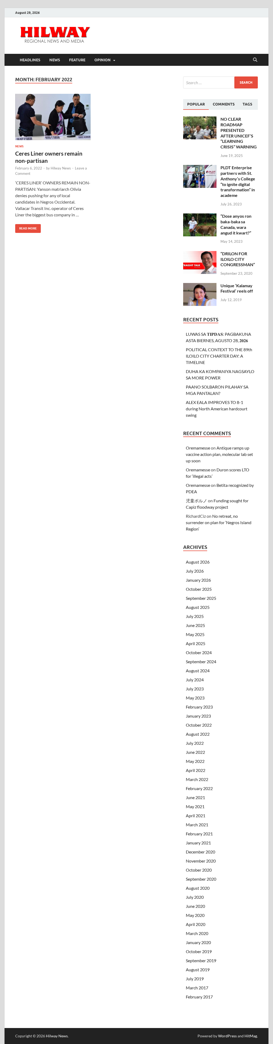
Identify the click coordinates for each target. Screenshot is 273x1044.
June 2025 (195, 625)
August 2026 (198, 561)
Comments (224, 104)
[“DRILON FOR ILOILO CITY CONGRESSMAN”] (199, 254)
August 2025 (198, 607)
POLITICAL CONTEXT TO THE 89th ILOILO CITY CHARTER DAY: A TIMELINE (219, 356)
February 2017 (199, 996)
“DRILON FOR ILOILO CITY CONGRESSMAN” (237, 259)
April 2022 (195, 770)
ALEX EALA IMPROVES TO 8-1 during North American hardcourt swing (216, 409)
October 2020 (199, 869)
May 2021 (195, 806)
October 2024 (199, 652)
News (54, 60)
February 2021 (199, 833)
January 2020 (198, 942)
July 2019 (195, 978)
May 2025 (195, 634)
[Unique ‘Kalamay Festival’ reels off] (199, 286)
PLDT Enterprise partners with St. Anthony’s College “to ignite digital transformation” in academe (237, 181)
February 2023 (199, 706)
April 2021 (195, 815)
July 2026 (195, 570)
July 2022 (195, 743)
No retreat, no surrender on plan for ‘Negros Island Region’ (218, 522)
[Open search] (255, 60)
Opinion (102, 60)
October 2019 (199, 951)
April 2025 (195, 643)
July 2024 (195, 679)
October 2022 (199, 724)
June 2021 (195, 797)
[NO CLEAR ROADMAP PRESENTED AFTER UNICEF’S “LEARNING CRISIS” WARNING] (199, 119)
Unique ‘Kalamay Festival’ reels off (236, 288)
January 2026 (198, 579)
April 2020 (195, 924)
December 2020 (200, 851)
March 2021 (197, 824)
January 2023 (198, 715)
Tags (247, 104)
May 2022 (195, 761)
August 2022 (198, 734)
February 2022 (199, 788)
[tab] (196, 104)
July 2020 (195, 897)
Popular (196, 104)
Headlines (30, 60)
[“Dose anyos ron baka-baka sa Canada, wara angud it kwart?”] (199, 216)
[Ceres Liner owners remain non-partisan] (53, 117)
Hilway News (61, 168)
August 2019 (198, 969)
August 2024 (198, 670)
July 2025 (195, 616)
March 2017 (197, 987)
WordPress (227, 1036)
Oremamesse (198, 447)
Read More (26, 227)
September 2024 (201, 661)
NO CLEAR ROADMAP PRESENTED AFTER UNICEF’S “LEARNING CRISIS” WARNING (238, 132)
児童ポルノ (196, 500)
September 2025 (201, 598)
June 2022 (195, 752)
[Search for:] (220, 82)
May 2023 (195, 697)
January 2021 (198, 842)
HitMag (250, 1036)
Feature (77, 60)
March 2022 (197, 779)
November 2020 (201, 860)
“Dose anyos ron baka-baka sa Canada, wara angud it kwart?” (235, 224)
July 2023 (195, 688)
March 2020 (197, 933)
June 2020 (195, 906)
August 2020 (198, 888)
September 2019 (201, 960)
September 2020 (201, 878)
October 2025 (199, 589)
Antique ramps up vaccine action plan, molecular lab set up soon (219, 454)
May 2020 (195, 915)
